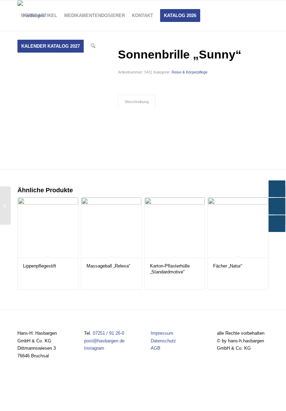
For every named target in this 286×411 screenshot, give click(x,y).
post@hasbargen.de (104, 340)
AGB (155, 348)
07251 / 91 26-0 (108, 333)
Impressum (162, 333)
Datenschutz (163, 340)
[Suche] (93, 46)
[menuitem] (39, 15)
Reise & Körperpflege (190, 72)
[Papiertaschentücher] (5, 205)
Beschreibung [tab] (137, 102)
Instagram (94, 348)
